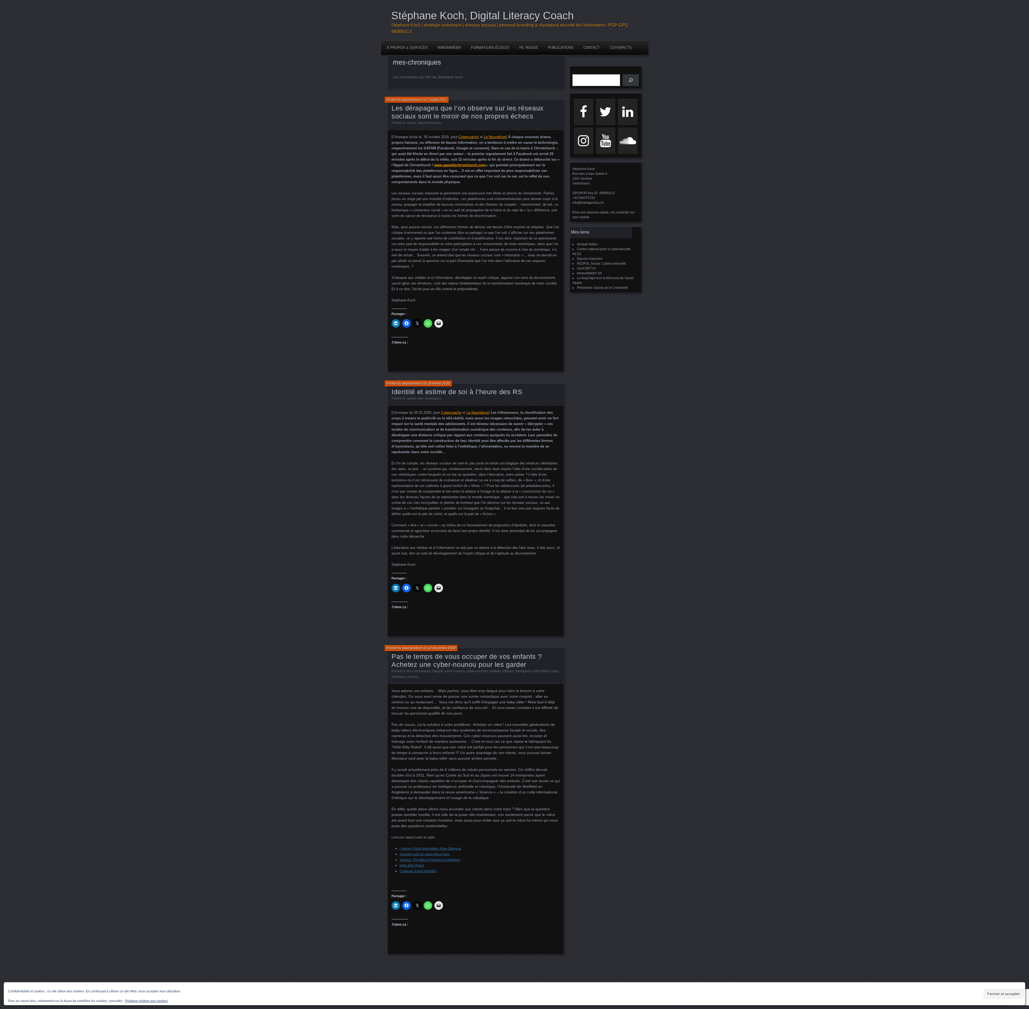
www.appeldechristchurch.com (460, 165)
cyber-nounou (455, 671)
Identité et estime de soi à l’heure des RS (457, 392)
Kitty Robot (541, 671)
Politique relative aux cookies (146, 1001)
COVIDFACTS (621, 48)
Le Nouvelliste (495, 137)
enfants (495, 671)
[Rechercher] (631, 80)
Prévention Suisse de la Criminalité (602, 288)
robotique (398, 677)
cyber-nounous (478, 671)
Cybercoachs (468, 137)
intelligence (523, 671)
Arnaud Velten (587, 244)
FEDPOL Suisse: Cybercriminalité (601, 263)
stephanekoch (412, 100)
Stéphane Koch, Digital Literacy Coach (482, 15)
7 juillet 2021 (437, 100)
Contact (591, 48)
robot (554, 671)
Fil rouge (528, 48)
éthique (507, 671)
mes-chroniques (429, 123)
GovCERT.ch (586, 268)
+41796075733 (583, 198)
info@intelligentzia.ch (588, 203)
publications (560, 48)
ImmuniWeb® (449, 48)
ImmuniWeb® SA (589, 273)
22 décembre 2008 (442, 648)
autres (411, 123)
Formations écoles (490, 48)
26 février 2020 (439, 383)
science (412, 677)
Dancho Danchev (589, 259)
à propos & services (407, 48)
